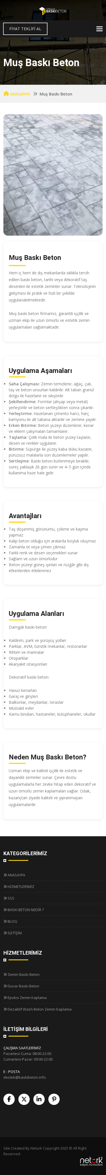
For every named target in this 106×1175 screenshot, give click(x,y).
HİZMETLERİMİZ (21, 886)
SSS (11, 898)
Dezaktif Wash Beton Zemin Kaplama (40, 1009)
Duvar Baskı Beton (23, 986)
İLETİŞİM (15, 932)
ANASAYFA (20, 94)
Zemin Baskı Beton (24, 974)
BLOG (12, 921)
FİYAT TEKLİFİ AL (25, 28)
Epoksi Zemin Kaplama (27, 997)
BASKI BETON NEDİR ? (26, 909)
